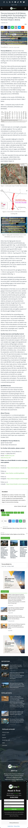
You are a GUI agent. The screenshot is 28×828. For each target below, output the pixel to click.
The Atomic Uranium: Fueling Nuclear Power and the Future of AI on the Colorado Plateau (16, 617)
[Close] (26, 781)
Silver (15, 512)
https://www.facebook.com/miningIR (17, 468)
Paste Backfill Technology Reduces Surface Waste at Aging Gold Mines (16, 667)
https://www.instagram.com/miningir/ (17, 478)
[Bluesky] (19, 27)
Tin (18, 512)
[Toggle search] (2, 8)
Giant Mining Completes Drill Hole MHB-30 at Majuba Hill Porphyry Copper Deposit (16, 609)
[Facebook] (2, 27)
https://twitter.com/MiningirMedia (14, 473)
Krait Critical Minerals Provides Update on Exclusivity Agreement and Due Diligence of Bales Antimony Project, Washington (4, 552)
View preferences (14, 822)
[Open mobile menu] (25, 8)
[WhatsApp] (12, 27)
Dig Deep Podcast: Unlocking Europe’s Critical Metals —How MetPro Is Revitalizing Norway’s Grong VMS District (13, 552)
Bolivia (3, 512)
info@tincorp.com (9, 455)
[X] (5, 27)
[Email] (16, 27)
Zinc (8, 515)
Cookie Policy (10, 826)
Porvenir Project (9, 512)
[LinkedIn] (9, 27)
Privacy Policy (17, 826)
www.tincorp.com (6, 457)
